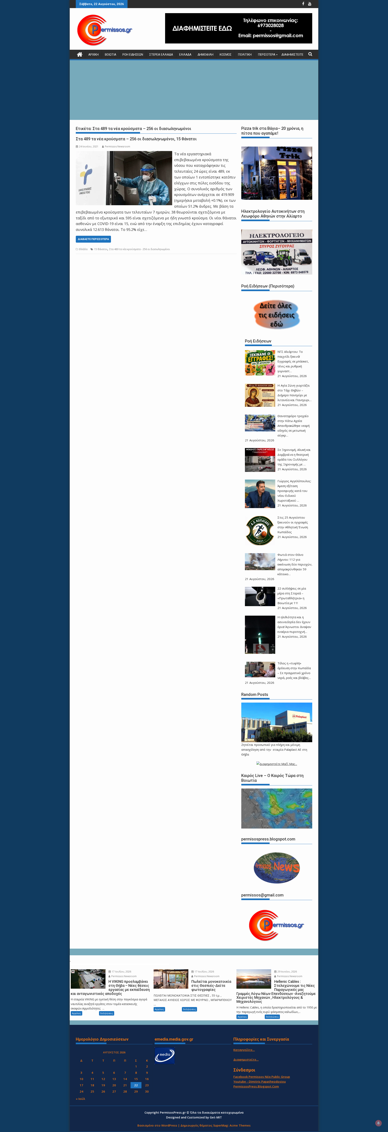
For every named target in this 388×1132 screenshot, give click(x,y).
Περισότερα (266, 54)
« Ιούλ (80, 1099)
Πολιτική (245, 54)
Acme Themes (240, 1125)
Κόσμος (226, 54)
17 (81, 1085)
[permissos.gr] (79, 54)
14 (125, 1079)
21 (125, 1085)
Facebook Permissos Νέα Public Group (261, 1077)
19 (103, 1085)
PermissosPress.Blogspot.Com (256, 1086)
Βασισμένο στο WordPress (157, 1125)
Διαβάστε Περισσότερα (93, 239)
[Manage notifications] (378, 1123)
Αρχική (93, 54)
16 (147, 1079)
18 (92, 1085)
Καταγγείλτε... (244, 1050)
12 (103, 1079)
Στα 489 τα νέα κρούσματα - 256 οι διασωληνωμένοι (139, 249)
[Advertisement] (194, 90)
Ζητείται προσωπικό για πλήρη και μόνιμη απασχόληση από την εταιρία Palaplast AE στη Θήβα (274, 749)
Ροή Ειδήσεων (132, 54)
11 (92, 1079)
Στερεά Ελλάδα (161, 54)
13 (114, 1079)
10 (81, 1079)
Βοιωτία (110, 54)
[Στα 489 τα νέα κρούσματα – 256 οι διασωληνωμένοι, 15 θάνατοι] (124, 153)
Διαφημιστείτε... (246, 1059)
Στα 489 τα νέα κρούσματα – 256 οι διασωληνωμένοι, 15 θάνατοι (136, 138)
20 (114, 1085)
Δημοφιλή (205, 54)
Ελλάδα (185, 54)
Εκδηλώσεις (106, 1013)
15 (136, 1079)
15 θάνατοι (100, 249)
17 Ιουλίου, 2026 (121, 971)
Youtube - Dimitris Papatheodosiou (259, 1081)
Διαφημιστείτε (292, 54)
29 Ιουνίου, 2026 (287, 971)
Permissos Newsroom (117, 146)
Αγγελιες (76, 1013)
